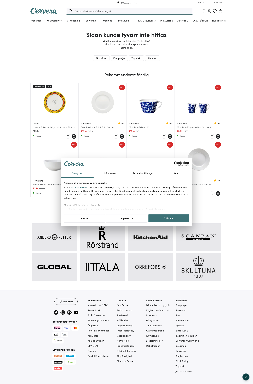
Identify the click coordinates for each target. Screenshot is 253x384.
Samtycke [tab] (77, 173)
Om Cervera (123, 305)
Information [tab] (110, 173)
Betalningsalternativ (98, 320)
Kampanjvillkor (96, 340)
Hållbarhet (122, 320)
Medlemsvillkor (154, 340)
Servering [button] (91, 20)
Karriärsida (123, 340)
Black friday (182, 361)
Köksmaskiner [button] (54, 20)
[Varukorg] (220, 11)
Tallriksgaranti (154, 325)
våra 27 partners (80, 187)
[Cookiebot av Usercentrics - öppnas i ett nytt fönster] (176, 163)
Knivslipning (152, 335)
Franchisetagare (126, 345)
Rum (178, 315)
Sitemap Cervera (126, 361)
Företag (92, 350)
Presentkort (94, 310)
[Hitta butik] (204, 11)
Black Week (182, 330)
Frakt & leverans (96, 315)
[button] (70, 11)
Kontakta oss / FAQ (98, 305)
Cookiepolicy (124, 335)
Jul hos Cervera (184, 371)
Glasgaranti (152, 320)
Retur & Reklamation (99, 330)
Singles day (182, 356)
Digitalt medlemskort (157, 310)
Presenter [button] (166, 20)
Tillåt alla (168, 218)
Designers (181, 350)
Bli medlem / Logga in (158, 305)
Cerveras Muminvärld (187, 340)
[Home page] (43, 12)
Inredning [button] (107, 20)
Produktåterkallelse (98, 356)
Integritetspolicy (125, 330)
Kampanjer (182, 20)
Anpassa (124, 218)
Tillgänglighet (124, 356)
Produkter (35, 20)
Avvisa (84, 218)
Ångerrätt (93, 325)
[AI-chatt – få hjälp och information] (245, 376)
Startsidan (101, 58)
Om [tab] (176, 173)
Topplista (136, 58)
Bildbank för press (126, 350)
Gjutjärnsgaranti (155, 330)
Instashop (181, 345)
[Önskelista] (215, 11)
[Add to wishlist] (68, 136)
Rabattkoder (153, 345)
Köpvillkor (93, 335)
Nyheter (152, 58)
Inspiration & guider (186, 335)
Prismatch (151, 315)
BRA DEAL (93, 345)
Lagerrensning (147, 20)
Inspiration (218, 20)
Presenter (181, 310)
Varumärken (200, 20)
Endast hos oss (125, 310)
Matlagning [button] (73, 20)
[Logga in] (209, 11)
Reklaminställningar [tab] (143, 173)
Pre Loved (123, 20)
